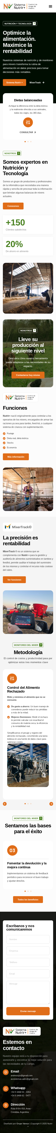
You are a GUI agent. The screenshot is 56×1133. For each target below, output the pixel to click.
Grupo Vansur (23, 1123)
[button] (50, 6)
